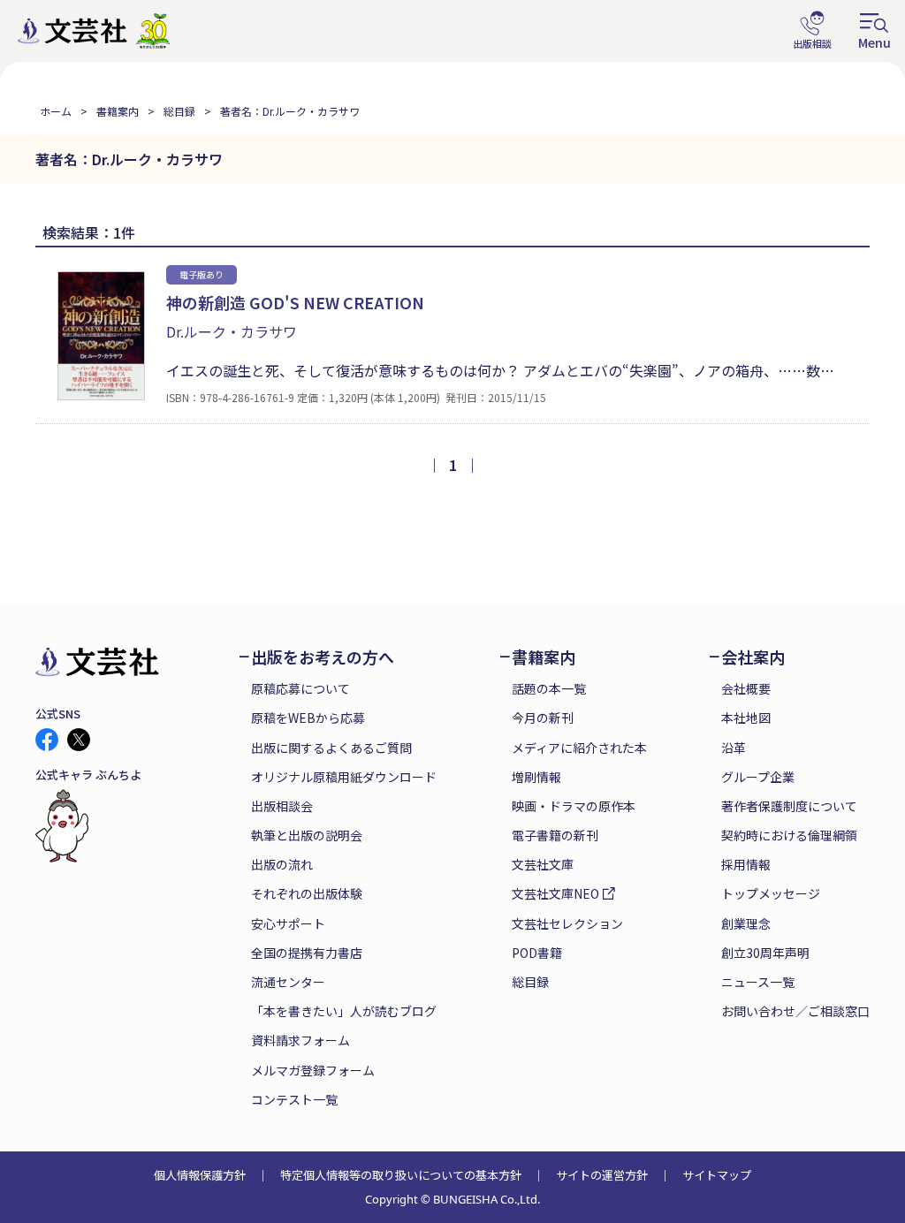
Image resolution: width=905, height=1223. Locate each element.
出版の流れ (282, 864)
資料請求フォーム (300, 1040)
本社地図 (746, 717)
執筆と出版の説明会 (306, 835)
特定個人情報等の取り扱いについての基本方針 (400, 1174)
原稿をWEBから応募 (308, 717)
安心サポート (288, 923)
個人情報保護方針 (200, 1174)
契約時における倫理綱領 (789, 835)
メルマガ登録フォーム (313, 1070)
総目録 (179, 110)
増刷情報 (536, 777)
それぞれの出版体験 (306, 893)
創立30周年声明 (765, 953)
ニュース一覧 (758, 982)
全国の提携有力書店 (306, 953)
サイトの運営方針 (602, 1174)
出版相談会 (282, 806)
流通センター (288, 982)
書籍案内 (117, 110)
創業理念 (746, 923)
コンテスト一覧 (294, 1099)
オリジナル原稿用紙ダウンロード (344, 777)
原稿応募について (300, 688)
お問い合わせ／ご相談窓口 (795, 1011)
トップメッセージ (770, 893)
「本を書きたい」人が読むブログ (344, 1011)
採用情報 (746, 864)
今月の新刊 (543, 717)
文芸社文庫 (543, 864)
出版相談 (812, 31)
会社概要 (746, 688)
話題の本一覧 (549, 688)
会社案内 (753, 657)
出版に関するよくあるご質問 (331, 748)
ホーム (56, 110)
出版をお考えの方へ (322, 657)
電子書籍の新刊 (555, 835)
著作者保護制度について (789, 806)
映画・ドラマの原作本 (573, 806)
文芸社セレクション (567, 923)
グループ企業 (758, 777)
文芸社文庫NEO (555, 893)
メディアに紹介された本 (579, 748)
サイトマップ (716, 1174)
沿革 (733, 748)
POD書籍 (537, 953)
